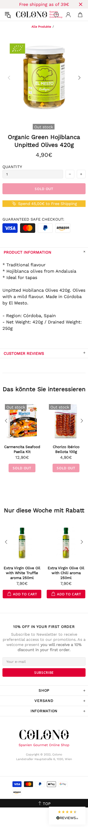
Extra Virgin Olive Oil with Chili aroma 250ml (66, 573)
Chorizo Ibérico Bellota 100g (66, 449)
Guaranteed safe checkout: (33, 219)
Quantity (12, 166)
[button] (67, 816)
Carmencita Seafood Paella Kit (22, 449)
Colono (20, 14)
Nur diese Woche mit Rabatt (44, 510)
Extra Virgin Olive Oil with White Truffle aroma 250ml (22, 573)
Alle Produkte (41, 26)
